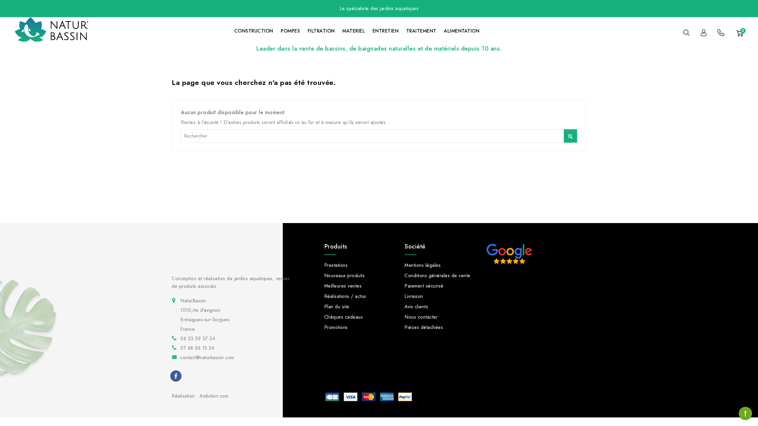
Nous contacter (421, 317)
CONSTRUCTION (253, 31)
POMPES (290, 31)
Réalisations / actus (345, 296)
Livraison (413, 296)
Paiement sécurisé (424, 286)
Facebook (176, 377)
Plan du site (336, 306)
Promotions (336, 327)
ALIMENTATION (461, 31)
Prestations (336, 265)
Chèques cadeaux (343, 317)
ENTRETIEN (385, 31)
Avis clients (416, 306)
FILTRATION (321, 31)
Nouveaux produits (344, 275)
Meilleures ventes (343, 286)
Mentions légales (422, 265)
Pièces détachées (423, 327)
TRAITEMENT (421, 31)
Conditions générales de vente (437, 275)
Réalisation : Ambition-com (200, 396)
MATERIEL (353, 31)
